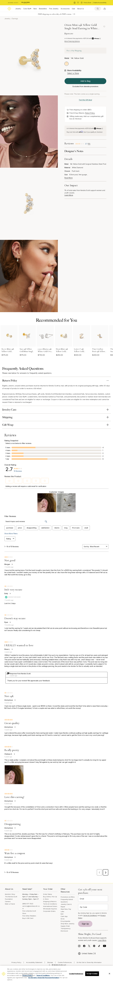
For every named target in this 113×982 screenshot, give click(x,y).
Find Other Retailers (29, 916)
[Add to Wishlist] (104, 26)
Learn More (68, 195)
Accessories (65, 9)
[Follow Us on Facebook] (84, 946)
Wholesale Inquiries (50, 909)
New (35, 9)
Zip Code (83, 907)
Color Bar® (27, 9)
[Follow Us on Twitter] (89, 946)
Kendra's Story (10, 894)
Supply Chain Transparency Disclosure (66, 928)
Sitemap (50, 962)
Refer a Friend (10, 904)
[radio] (66, 64)
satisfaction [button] (45, 528)
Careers (8, 901)
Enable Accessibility (99, 2)
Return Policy (90, 113)
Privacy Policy (16, 962)
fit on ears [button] (76, 528)
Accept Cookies (92, 974)
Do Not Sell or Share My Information (89, 962)
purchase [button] (9, 528)
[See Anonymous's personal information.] (15, 700)
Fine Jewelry (53, 9)
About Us (80, 9)
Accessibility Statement (34, 962)
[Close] (109, 973)
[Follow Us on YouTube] (104, 946)
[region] (56, 974)
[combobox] (97, 546)
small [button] (86, 528)
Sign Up (85, 924)
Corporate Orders (49, 911)
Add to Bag (85, 81)
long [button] (65, 528)
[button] (9, 481)
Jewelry (18, 9)
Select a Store (73, 73)
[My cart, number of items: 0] (104, 8)
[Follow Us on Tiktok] (99, 946)
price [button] (20, 528)
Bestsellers (43, 9)
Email (82, 899)
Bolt (62, 914)
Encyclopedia (65, 921)
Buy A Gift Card (27, 918)
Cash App (64, 916)
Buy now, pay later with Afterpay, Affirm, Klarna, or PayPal (55, 14)
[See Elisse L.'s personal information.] (12, 649)
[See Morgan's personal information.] (12, 564)
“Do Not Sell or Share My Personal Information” (44, 977)
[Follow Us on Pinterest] (94, 946)
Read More (68, 178)
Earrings (15, 19)
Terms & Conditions (50, 904)
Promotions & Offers (68, 897)
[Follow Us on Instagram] (79, 946)
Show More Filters (11, 533)
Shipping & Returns (49, 901)
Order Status (47, 894)
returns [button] (56, 528)
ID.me (62, 919)
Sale (73, 9)
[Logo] (9, 8)
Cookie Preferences (65, 962)
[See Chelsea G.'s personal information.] (14, 754)
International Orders (50, 906)
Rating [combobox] (8, 539)
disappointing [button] (31, 528)
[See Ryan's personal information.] (10, 622)
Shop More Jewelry (67, 923)
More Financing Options (72, 41)
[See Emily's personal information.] (10, 593)
